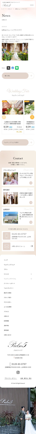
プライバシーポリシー (11, 378)
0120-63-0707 (19, 363)
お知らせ (10, 9)
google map (18, 357)
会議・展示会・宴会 (25, 378)
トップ (2, 9)
